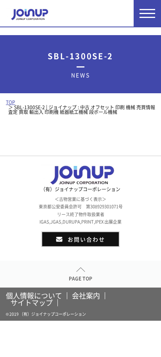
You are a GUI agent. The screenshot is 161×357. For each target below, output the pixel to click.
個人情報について (34, 295)
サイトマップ (32, 302)
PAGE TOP (80, 278)
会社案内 (86, 295)
